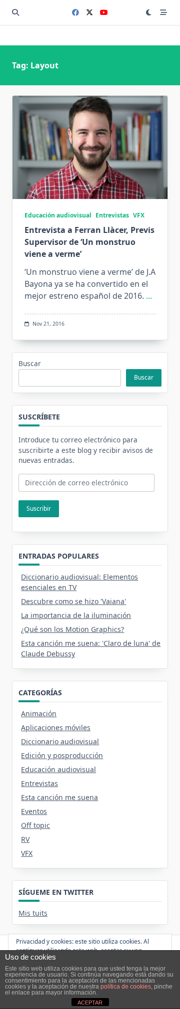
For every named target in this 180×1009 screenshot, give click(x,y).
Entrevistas (112, 215)
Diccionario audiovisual (60, 741)
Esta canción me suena (59, 797)
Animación (38, 713)
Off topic (35, 825)
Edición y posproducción (62, 755)
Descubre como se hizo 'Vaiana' (73, 601)
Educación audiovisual (58, 215)
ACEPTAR (90, 1003)
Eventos (34, 811)
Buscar (29, 363)
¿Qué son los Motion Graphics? (72, 629)
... (149, 295)
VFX (138, 215)
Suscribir (38, 508)
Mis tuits (33, 913)
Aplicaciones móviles (55, 727)
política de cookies (125, 986)
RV (25, 839)
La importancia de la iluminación (76, 615)
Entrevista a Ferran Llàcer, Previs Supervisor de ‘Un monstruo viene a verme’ (89, 241)
